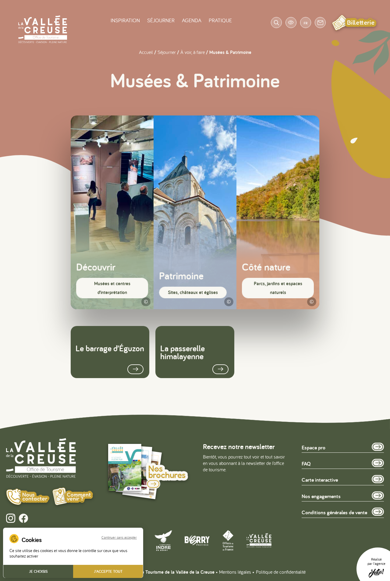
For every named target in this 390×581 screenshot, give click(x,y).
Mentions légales (235, 572)
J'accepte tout (108, 571)
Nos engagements (321, 496)
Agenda (191, 20)
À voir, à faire (192, 52)
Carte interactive (320, 479)
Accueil (146, 52)
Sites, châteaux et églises (193, 292)
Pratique (220, 20)
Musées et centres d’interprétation (112, 288)
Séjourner (161, 20)
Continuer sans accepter (119, 537)
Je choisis (38, 571)
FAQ (306, 463)
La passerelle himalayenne (182, 351)
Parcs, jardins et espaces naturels (278, 288)
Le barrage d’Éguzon (110, 348)
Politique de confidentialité (281, 572)
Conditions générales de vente (334, 512)
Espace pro (313, 447)
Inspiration (125, 20)
